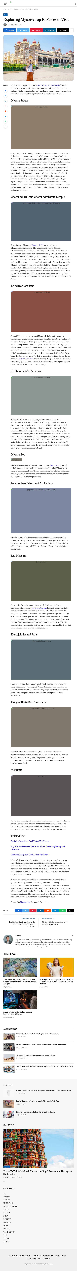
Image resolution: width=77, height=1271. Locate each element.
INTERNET (7, 1219)
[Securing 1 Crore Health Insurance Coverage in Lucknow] (9, 1058)
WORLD (6, 1242)
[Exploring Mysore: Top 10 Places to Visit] (38, 58)
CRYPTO (6, 1200)
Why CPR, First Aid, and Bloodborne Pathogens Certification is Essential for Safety (44, 1066)
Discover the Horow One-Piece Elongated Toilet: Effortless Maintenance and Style (44, 1090)
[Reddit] (5, 111)
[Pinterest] (5, 106)
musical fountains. (26, 359)
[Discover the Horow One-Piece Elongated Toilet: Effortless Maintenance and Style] (8, 1093)
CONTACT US (25, 1256)
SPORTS (6, 1229)
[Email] (5, 126)
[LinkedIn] (5, 101)
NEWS (5, 1226)
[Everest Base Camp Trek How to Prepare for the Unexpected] (9, 1036)
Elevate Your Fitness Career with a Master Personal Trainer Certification (41, 1045)
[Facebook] (5, 91)
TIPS (5, 1235)
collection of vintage (39, 608)
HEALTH (6, 1213)
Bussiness (6, 1197)
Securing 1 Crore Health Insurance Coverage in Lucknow (36, 1055)
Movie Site (7, 1222)
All (5, 14)
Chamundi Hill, (37, 245)
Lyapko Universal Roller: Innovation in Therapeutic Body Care (37, 1101)
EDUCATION (8, 1203)
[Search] (75, 3)
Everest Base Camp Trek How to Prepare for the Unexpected (37, 1034)
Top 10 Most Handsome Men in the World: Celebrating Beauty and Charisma (22, 924)
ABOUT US (13, 1256)
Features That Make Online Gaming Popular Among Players (17, 1013)
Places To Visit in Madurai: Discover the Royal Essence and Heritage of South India (37, 1172)
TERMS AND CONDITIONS (43, 1256)
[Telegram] (5, 116)
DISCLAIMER (61, 1256)
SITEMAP (46, 1259)
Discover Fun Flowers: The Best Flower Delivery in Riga (35, 1112)
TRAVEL (6, 1167)
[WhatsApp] (5, 121)
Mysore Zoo (54, 465)
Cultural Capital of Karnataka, (48, 85)
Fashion (6, 1209)
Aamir (11, 24)
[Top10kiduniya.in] (41, 3)
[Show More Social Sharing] (72, 30)
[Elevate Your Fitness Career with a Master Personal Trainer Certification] (9, 1047)
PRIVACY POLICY (33, 1259)
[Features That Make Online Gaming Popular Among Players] (20, 999)
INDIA (5, 1216)
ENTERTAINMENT (10, 1206)
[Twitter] (5, 96)
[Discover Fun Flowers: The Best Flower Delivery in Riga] (8, 1114)
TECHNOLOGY (9, 1232)
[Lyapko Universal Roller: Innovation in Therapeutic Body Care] (8, 1104)
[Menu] (5, 3)
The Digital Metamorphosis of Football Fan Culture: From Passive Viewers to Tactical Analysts (20, 981)
